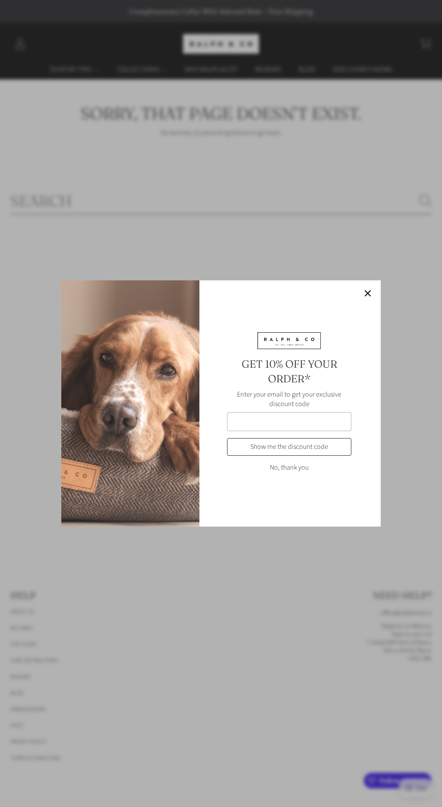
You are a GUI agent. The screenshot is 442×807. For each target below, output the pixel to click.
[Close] (368, 293)
